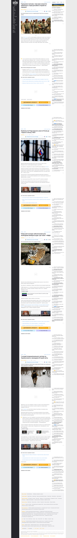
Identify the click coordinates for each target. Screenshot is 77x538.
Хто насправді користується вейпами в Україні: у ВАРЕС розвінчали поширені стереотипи (57, 354)
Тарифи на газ (42, 498)
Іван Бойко (22, 134)
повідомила (25, 409)
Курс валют (37, 498)
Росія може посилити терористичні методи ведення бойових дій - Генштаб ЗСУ (35, 197)
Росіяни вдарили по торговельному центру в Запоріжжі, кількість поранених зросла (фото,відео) (58, 124)
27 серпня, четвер (55, 233)
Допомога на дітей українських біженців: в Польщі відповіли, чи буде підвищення (57, 53)
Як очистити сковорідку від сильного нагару (38, 515)
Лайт (13, 17)
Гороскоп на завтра (31, 505)
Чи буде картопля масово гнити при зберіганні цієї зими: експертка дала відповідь (58, 229)
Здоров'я (14, 20)
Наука (14, 15)
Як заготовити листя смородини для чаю (27, 516)
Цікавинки (14, 22)
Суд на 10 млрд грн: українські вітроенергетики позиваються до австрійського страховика (57, 464)
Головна (14, 6)
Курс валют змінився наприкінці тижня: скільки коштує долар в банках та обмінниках (57, 50)
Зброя (14, 18)
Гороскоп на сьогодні (25, 505)
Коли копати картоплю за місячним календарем (43, 522)
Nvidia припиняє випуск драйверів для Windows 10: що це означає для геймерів (57, 365)
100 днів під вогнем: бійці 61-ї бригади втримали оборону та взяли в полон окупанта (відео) (57, 478)
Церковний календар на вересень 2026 (27, 509)
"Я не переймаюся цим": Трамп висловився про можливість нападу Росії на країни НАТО (58, 278)
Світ (13, 11)
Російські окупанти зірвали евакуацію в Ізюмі (29, 202)
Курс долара (30, 498)
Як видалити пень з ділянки (48, 515)
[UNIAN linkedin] (37, 528)
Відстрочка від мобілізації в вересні (42, 496)
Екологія (14, 12)
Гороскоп (23, 504)
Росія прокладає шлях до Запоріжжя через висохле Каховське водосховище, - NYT (57, 436)
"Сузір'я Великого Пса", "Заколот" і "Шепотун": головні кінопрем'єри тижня (58, 121)
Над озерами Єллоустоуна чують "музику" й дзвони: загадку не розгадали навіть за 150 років (57, 15)
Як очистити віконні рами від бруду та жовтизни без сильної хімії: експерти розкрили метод (58, 135)
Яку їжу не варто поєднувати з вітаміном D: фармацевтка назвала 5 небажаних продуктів (57, 290)
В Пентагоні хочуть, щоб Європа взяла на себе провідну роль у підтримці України (57, 236)
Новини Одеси (49, 496)
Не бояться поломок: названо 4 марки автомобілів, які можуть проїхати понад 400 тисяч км (57, 275)
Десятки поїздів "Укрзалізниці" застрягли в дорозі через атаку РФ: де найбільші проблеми (57, 65)
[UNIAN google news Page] (38, 528)
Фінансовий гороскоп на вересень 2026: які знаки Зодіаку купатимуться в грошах (57, 84)
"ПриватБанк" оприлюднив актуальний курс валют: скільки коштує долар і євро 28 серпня (57, 18)
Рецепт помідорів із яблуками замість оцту (45, 524)
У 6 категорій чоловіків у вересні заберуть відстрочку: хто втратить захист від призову (58, 97)
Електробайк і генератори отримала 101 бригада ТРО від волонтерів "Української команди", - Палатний (58, 429)
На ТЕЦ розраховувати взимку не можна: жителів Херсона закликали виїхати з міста (58, 244)
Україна (14, 8)
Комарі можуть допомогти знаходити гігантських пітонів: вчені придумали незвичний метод (58, 247)
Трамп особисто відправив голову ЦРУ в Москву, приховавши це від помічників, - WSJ (57, 132)
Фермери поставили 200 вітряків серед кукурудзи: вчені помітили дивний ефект (57, 78)
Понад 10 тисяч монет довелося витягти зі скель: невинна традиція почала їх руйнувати (58, 272)
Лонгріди (14, 28)
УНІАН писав (25, 37)
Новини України (24, 496)
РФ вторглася (32, 69)
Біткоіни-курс (24, 499)
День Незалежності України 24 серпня (38, 509)
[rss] (43, 528)
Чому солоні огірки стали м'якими (26, 515)
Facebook (47, 166)
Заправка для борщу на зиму (35, 524)
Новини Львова (29, 496)
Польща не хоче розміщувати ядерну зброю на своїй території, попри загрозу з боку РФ (58, 103)
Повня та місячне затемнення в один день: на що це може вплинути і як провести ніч (58, 400)
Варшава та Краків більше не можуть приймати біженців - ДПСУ (32, 325)
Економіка (14, 10)
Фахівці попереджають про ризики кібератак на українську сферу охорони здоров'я (35, 321)
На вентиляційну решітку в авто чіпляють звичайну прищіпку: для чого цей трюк (58, 458)
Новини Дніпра (54, 496)
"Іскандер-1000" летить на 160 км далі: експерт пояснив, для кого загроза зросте (58, 403)
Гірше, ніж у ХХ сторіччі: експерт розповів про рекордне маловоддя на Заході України (58, 371)
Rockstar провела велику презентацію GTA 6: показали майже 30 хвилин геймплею (57, 207)
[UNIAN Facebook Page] (34, 528)
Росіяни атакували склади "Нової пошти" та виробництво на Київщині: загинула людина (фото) (58, 100)
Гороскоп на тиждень (28, 504)
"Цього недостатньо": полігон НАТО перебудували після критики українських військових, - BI (58, 59)
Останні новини (56, 7)
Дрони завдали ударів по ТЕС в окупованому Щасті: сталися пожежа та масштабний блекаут (57, 87)
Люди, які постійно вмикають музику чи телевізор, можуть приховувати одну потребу (58, 199)
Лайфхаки (23, 511)
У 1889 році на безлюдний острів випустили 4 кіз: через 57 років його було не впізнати (58, 152)
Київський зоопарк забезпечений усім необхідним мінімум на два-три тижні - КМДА (35, 81)
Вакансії (14, 31)
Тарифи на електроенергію (30, 499)
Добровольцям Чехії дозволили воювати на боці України (45, 432)
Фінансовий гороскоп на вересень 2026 (37, 504)
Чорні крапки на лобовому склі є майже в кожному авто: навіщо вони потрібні (57, 56)
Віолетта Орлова (23, 9)
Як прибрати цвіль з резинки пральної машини (46, 511)
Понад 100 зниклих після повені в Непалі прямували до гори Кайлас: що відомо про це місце (57, 287)
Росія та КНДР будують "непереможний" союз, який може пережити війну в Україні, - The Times (57, 162)
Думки (14, 27)
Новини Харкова (59, 496)
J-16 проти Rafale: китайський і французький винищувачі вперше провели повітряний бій (58, 315)
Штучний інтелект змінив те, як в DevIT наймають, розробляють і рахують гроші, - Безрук (57, 406)
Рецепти (23, 524)
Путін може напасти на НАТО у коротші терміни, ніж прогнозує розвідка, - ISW (58, 21)
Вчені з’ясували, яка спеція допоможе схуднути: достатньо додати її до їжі (58, 118)
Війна (13, 7)
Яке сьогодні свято (25, 507)
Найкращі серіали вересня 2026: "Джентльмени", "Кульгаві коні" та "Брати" (57, 481)
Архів (13, 30)
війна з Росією (29, 99)
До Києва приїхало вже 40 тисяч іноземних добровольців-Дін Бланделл (33, 459)
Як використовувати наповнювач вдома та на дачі (29, 512)
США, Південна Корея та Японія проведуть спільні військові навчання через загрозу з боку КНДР (58, 165)
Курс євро (33, 498)
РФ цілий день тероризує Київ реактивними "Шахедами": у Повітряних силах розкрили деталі (57, 284)
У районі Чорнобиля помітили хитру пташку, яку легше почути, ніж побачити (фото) (58, 389)
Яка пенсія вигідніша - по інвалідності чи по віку (50, 498)
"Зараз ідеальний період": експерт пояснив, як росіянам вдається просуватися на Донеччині (57, 368)
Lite (22, 518)
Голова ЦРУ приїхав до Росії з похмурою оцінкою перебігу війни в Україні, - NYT (57, 250)
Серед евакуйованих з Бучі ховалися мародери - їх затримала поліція (33, 323)
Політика (14, 9)
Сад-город (23, 521)
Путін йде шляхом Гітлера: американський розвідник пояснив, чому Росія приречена (57, 218)
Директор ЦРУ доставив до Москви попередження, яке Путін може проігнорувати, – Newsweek (58, 439)
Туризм (14, 21)
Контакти (14, 32)
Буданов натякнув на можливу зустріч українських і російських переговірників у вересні (57, 422)
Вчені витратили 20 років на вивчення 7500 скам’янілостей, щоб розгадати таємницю (57, 212)
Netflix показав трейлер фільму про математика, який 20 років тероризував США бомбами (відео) (58, 68)
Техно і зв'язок (15, 16)
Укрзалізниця (60, 498)
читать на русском (47, 2)
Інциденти (14, 19)
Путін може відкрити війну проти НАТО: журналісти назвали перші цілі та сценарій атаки (57, 71)
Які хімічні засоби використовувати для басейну (32, 511)
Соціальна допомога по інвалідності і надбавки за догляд (42, 499)
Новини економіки (25, 498)
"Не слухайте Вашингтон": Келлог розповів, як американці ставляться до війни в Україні (57, 341)
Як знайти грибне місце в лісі (40, 512)
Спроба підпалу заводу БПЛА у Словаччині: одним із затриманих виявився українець (57, 426)
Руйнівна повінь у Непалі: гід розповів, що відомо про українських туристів (57, 349)
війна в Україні (23, 99)
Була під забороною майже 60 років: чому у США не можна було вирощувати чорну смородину (58, 461)
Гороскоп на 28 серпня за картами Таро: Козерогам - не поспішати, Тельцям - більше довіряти (58, 157)
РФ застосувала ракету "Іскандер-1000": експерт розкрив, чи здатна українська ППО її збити (57, 344)
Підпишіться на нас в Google (32, 11)
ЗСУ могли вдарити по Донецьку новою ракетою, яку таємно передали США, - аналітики (58, 409)
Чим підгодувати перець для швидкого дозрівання (29, 522)
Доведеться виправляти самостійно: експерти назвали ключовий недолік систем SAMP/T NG (58, 221)
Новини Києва (34, 496)
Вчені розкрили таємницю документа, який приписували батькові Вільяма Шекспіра (57, 215)
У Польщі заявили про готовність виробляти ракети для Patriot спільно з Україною (57, 320)
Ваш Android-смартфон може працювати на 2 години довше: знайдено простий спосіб (57, 335)
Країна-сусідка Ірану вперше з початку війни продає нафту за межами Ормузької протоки (57, 392)
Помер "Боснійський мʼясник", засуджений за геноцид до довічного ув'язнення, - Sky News (57, 312)
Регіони (14, 13)
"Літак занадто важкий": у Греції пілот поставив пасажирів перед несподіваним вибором (57, 142)
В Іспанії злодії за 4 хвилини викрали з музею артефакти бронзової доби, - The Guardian (58, 362)
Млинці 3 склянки (27, 524)
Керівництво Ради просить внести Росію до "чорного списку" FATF (33, 83)
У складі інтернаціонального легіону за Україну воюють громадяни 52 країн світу (35, 79)
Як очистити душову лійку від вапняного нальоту (51, 512)
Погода (14, 23)
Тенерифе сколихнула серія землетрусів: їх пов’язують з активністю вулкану (57, 474)
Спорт (14, 14)
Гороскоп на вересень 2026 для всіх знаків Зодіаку (51, 504)
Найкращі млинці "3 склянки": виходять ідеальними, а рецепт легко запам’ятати (57, 442)
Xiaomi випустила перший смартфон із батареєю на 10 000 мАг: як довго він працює (58, 467)
